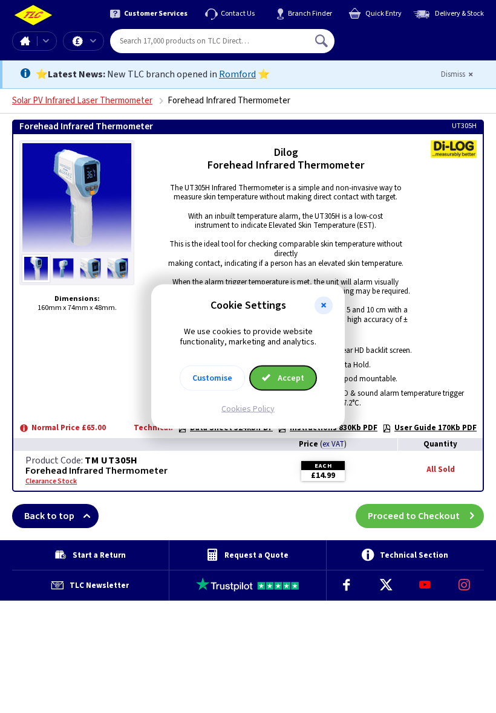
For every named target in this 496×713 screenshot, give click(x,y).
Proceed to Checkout (414, 516)
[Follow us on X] (385, 585)
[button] (324, 306)
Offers (83, 41)
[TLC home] (33, 15)
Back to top (49, 516)
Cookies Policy (248, 408)
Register (389, 45)
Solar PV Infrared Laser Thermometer (82, 100)
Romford (237, 74)
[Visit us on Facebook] (346, 585)
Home (25, 41)
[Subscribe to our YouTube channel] (425, 585)
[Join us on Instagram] (464, 585)
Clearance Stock (51, 481)
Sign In (399, 36)
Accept (290, 378)
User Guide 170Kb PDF (435, 427)
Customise (212, 378)
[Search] (322, 41)
